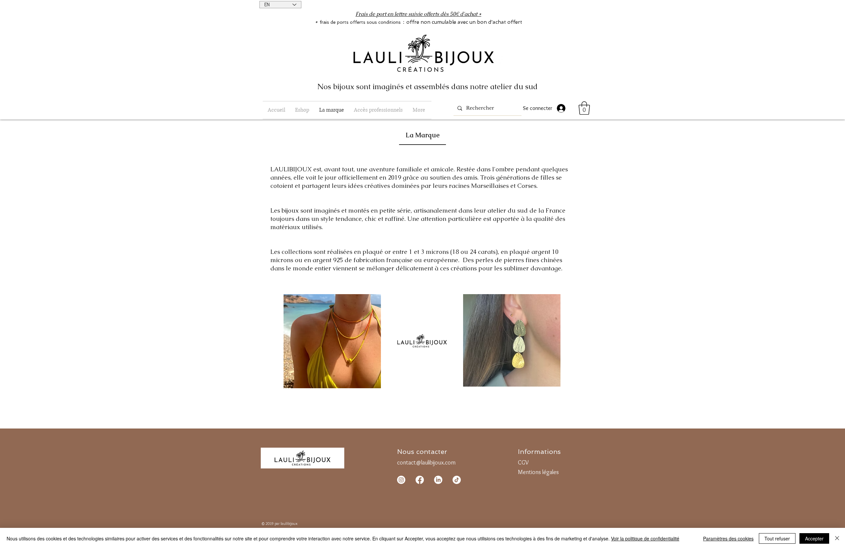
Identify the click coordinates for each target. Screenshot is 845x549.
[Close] (837, 538)
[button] (302, 110)
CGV (523, 462)
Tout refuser (777, 538)
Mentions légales (538, 472)
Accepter (814, 538)
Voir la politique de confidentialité (645, 538)
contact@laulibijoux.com (426, 462)
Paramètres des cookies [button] (728, 538)
